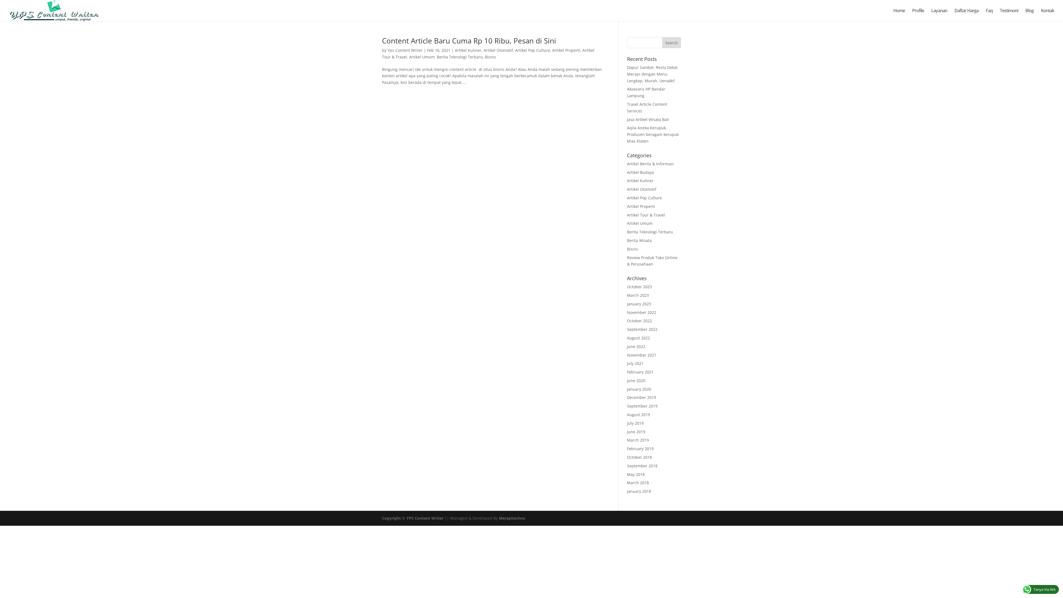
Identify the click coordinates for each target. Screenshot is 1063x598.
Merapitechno (512, 518)
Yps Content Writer (405, 50)
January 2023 (639, 303)
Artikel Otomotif (498, 50)
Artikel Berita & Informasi (650, 163)
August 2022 (638, 338)
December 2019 (641, 397)
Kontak (1047, 11)
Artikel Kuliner (468, 50)
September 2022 (642, 329)
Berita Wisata (639, 240)
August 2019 (638, 414)
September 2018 (642, 465)
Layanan (939, 11)
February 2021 (640, 372)
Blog (1029, 11)
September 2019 (642, 406)
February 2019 (640, 448)
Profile (918, 11)
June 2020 (636, 380)
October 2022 (639, 320)
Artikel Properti (566, 50)
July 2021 (635, 363)
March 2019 (638, 440)
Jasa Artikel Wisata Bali (648, 119)
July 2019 (635, 423)
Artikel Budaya (640, 172)
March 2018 (638, 482)
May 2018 (636, 474)
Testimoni (1009, 11)
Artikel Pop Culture (532, 50)
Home (899, 11)
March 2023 (638, 295)
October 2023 (639, 286)
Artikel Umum (422, 57)
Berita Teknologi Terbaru (460, 57)
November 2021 (641, 355)
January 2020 (639, 389)
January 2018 (639, 491)
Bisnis (490, 57)
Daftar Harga (966, 11)
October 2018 (639, 457)
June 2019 (636, 431)
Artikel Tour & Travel (646, 215)
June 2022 (636, 346)
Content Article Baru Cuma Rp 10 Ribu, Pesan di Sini (469, 41)
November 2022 (641, 312)
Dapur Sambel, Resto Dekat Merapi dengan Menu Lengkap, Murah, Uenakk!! (652, 74)
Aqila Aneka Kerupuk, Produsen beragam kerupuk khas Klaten (653, 134)
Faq (989, 11)
